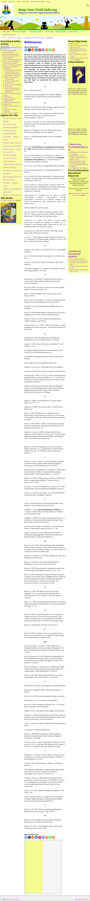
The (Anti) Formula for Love (79, 261)
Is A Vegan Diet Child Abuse (79, 168)
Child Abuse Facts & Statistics (10, 110)
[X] (29, 49)
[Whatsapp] (50, 49)
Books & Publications (38, 2)
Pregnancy (15, 183)
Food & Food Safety (9, 155)
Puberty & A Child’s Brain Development (16, 195)
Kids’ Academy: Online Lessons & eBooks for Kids (19, 171)
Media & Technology (10, 167)
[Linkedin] (36, 49)
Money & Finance (9, 180)
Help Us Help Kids (23, 2)
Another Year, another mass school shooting (79, 59)
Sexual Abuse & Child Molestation (34, 38)
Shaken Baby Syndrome (11, 102)
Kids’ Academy (73, 32)
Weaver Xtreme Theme (82, 899)
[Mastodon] (43, 49)
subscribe (77, 195)
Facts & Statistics (8, 149)
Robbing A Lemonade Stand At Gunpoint (79, 153)
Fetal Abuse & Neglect (11, 113)
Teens (5, 186)
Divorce (5, 140)
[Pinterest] (39, 49)
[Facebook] (26, 49)
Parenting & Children (36, 32)
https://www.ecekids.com (80, 193)
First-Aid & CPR (8, 152)
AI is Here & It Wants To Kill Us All (78, 267)
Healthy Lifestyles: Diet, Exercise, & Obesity (17, 164)
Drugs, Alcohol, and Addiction (13, 146)
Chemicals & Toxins (9, 124)
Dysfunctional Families (11, 54)
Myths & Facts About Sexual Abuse (12, 78)
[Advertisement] (34, 867)
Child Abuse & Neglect (19, 32)
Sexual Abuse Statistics (12, 76)
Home (4, 2)
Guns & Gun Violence (10, 158)
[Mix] (46, 49)
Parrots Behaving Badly (77, 259)
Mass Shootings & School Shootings (15, 177)
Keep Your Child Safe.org (37, 10)
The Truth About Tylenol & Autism (78, 55)
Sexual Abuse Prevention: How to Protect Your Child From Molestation (13, 72)
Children (16, 137)
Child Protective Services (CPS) (12, 107)
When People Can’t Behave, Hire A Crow (79, 270)
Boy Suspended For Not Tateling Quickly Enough (77, 162)
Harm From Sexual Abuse (13, 85)
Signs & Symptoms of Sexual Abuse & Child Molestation (12, 90)
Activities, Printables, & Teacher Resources (17, 118)
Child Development (9, 131)
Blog (48, 2)
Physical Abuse (8, 52)
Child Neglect (8, 97)
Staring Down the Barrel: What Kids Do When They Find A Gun (78, 51)
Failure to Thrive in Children (13, 65)
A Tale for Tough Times (8, 200)
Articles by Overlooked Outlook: (74, 254)
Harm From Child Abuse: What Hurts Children (12, 62)
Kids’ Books (7, 174)
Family (18, 149)
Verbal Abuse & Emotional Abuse (12, 94)
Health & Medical (61, 32)
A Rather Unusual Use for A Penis (79, 263)
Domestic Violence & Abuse (12, 143)
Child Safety (6, 32)
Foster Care (7, 104)
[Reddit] (32, 49)
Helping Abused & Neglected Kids (9, 99)
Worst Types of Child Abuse (13, 60)
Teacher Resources (8, 35)
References (8, 86)
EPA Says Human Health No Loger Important (79, 46)
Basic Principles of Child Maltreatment (11, 57)
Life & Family (49, 32)
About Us (12, 2)
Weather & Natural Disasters (12, 189)
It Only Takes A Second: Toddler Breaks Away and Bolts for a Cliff (78, 157)
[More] (53, 49)
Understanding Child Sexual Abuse (12, 82)
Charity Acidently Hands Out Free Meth (79, 165)
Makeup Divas (74, 44)
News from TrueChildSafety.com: (78, 147)
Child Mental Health (9, 134)
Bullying (5, 121)
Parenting (6, 183)
